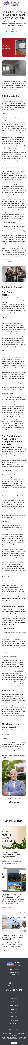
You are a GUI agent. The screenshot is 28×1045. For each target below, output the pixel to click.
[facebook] (7, 990)
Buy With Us (14, 1016)
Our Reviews (14, 1001)
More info (15, 1039)
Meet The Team (14, 998)
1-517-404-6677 (14, 806)
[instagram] (11, 990)
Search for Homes (14, 1020)
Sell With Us (14, 1009)
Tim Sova (14, 29)
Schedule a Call (14, 1005)
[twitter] (17, 990)
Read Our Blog (14, 1023)
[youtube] (14, 990)
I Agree (14, 1042)
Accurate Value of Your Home (14, 1012)
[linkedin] (20, 990)
